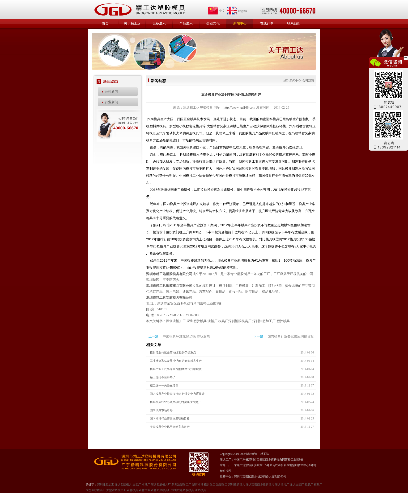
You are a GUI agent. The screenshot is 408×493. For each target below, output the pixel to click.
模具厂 (223, 321)
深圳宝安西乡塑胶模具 (260, 484)
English (242, 10)
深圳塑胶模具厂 (239, 321)
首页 (105, 23)
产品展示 (186, 23)
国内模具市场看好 (161, 410)
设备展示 (159, 23)
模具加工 (209, 484)
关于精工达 (132, 23)
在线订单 (266, 23)
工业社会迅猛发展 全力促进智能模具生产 (176, 360)
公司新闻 (111, 91)
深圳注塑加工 (176, 321)
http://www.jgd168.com (239, 107)
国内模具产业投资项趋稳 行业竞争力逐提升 (177, 393)
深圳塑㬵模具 (236, 484)
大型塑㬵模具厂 (96, 490)
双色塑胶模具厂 (161, 490)
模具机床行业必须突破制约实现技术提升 (175, 402)
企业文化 (213, 23)
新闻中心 (239, 23)
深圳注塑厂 (297, 484)
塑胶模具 (283, 321)
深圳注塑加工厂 (264, 321)
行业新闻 (111, 102)
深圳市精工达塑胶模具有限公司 (169, 274)
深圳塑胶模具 (197, 321)
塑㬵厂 (309, 484)
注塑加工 (221, 484)
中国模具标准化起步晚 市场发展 (186, 336)
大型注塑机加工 (116, 490)
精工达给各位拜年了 (162, 377)
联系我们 (293, 23)
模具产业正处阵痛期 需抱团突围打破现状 (176, 369)
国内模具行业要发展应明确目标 (291, 336)
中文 (222, 10)
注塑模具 (200, 490)
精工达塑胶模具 (139, 9)
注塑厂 (212, 321)
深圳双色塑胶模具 (182, 490)
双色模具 (132, 490)
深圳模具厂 (282, 484)
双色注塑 (144, 490)
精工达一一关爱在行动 (164, 385)
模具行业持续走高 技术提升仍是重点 (173, 352)
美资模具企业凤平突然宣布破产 (170, 426)
